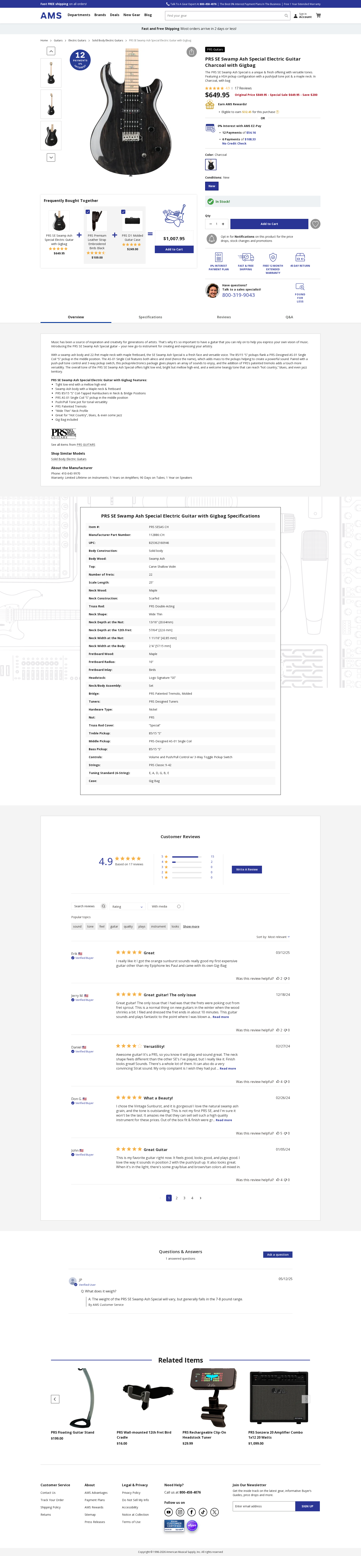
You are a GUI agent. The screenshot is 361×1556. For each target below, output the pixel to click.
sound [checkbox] (77, 926)
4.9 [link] (227, 88)
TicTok (203, 1512)
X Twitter (214, 1512)
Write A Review (247, 869)
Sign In (305, 15)
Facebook (191, 1512)
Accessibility (130, 1507)
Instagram (180, 1512)
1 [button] (169, 1198)
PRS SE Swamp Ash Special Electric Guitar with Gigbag (59, 240)
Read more (221, 1017)
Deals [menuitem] (114, 15)
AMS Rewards (94, 1507)
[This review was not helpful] (285, 978)
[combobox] (227, 15)
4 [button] (192, 1198)
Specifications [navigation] (150, 317)
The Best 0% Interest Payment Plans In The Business (250, 4)
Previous (55, 1399)
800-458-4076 (190, 1492)
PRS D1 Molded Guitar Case (132, 238)
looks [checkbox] (175, 926)
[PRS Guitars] (63, 440)
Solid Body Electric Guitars (107, 40)
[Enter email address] (268, 1506)
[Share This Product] (192, 52)
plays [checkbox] (142, 926)
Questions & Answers (180, 1251)
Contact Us (48, 1493)
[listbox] (262, 165)
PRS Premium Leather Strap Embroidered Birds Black (97, 242)
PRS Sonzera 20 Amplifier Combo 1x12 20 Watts (275, 1435)
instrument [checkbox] (158, 926)
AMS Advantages (96, 1493)
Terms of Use (131, 1522)
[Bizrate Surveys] (178, 1529)
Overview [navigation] (76, 317)
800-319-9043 (238, 294)
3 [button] (184, 1198)
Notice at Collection (135, 1515)
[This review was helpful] (277, 978)
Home (44, 40)
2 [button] (177, 1198)
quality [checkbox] (128, 926)
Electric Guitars (77, 40)
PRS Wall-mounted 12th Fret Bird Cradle (144, 1435)
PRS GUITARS (86, 445)
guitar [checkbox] (114, 926)
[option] (210, 164)
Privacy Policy (131, 1493)
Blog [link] (148, 15)
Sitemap (90, 1515)
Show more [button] (191, 926)
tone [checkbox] (90, 926)
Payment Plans (95, 1500)
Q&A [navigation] (289, 317)
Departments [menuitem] (79, 15)
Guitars (58, 40)
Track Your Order (52, 1500)
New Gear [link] (131, 15)
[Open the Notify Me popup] (212, 239)
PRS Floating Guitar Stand (72, 1432)
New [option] (211, 186)
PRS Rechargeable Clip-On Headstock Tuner (204, 1435)
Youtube (168, 1512)
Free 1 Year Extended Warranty (302, 4)
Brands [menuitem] (100, 15)
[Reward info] (277, 112)
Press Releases (95, 1522)
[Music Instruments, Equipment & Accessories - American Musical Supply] (51, 15)
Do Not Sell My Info (135, 1500)
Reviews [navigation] (224, 317)
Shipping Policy (51, 1507)
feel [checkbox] (101, 926)
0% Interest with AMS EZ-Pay (239, 126)
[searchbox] (85, 906)
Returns (46, 1515)
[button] (318, 15)
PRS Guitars (215, 49)
